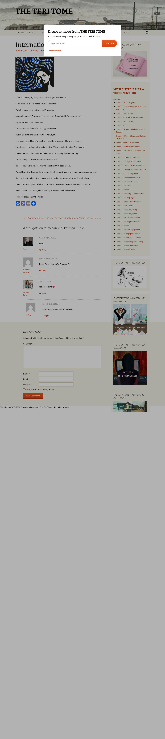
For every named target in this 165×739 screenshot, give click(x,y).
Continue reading (54, 51)
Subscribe (109, 43)
